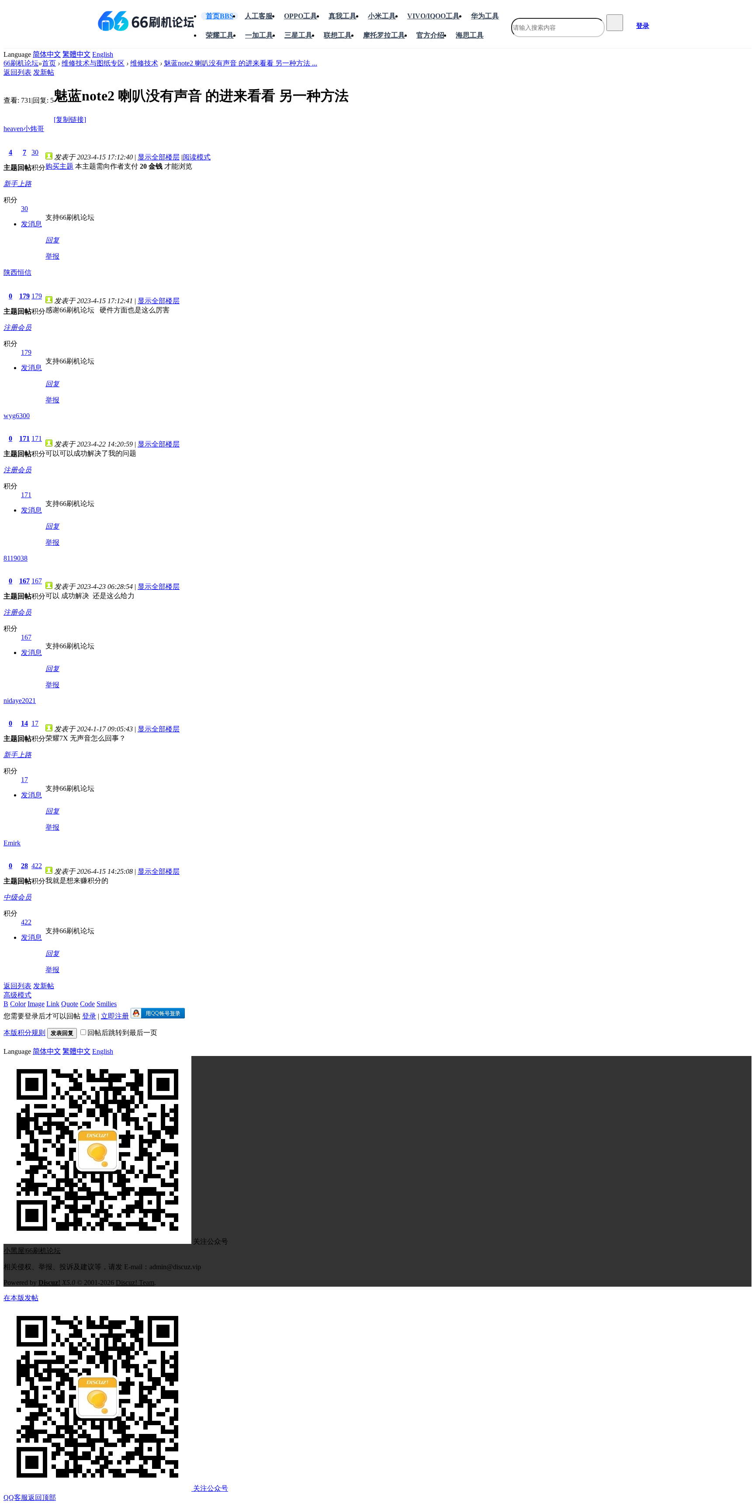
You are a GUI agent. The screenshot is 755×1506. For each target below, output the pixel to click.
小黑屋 (13, 1250)
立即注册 (115, 1016)
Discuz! (49, 1282)
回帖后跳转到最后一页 (122, 1032)
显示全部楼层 (159, 157)
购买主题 (59, 166)
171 (24, 438)
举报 (52, 256)
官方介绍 (430, 35)
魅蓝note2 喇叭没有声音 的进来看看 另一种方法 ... (240, 63)
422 (36, 865)
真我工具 (343, 16)
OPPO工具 (300, 16)
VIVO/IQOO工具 (433, 16)
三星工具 (298, 35)
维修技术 (144, 63)
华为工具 (485, 16)
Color (18, 1003)
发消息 (31, 224)
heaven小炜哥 (23, 128)
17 (34, 723)
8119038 (15, 558)
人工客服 (259, 16)
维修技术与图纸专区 (93, 63)
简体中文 (47, 54)
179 (24, 296)
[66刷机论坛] (146, 21)
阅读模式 (197, 157)
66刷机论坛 (20, 63)
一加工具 (259, 35)
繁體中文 (76, 54)
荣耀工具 (220, 35)
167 (24, 581)
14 (24, 723)
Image (36, 1003)
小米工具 (382, 16)
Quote (69, 1003)
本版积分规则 (24, 1032)
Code (87, 1003)
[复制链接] (70, 119)
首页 (219, 16)
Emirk (12, 843)
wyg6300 (16, 415)
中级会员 (17, 897)
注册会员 (17, 327)
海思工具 (470, 35)
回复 (52, 240)
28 (24, 865)
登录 (642, 25)
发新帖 (43, 72)
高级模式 (17, 995)
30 (34, 152)
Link (52, 1003)
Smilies (107, 1003)
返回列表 (17, 72)
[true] (614, 22)
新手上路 (17, 183)
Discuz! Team (135, 1282)
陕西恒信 (17, 272)
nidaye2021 (19, 700)
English (102, 54)
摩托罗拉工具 (384, 35)
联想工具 (338, 35)
